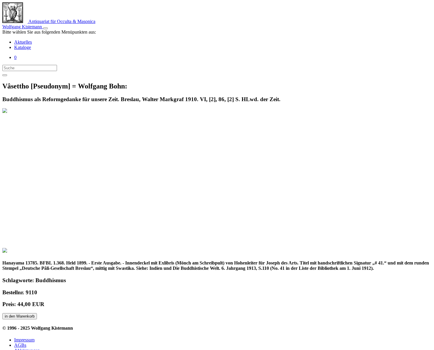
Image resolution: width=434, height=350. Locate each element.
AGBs (20, 345)
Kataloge (22, 47)
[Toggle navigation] (45, 28)
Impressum (24, 339)
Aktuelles (23, 42)
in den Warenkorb (20, 316)
